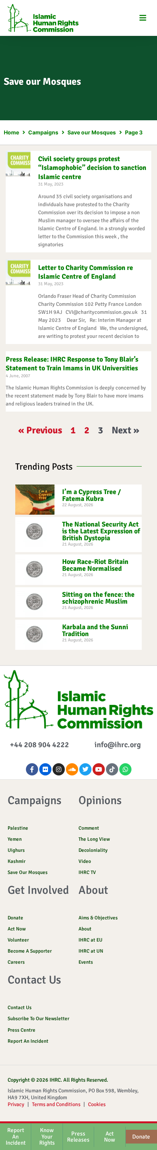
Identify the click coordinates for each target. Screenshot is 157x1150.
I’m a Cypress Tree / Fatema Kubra (91, 495)
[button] (142, 17)
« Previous (40, 430)
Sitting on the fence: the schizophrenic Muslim (98, 598)
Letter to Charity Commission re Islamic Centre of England (85, 272)
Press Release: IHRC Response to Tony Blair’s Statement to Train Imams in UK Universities (72, 363)
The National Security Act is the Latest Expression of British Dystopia (101, 531)
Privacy (16, 1104)
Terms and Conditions (56, 1104)
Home (11, 132)
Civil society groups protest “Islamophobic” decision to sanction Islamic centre (92, 168)
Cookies (97, 1104)
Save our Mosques (91, 132)
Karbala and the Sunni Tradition (95, 630)
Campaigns (43, 132)
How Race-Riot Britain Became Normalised (95, 565)
